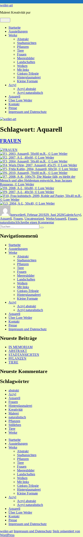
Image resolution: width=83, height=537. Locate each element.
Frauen (21, 54)
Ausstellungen (18, 31)
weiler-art (6, 5)
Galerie (68, 215)
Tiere (20, 50)
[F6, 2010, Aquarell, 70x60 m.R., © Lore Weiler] (33, 173)
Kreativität (16, 409)
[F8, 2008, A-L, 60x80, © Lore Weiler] (27, 188)
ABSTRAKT (18, 351)
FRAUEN (10, 141)
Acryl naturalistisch (30, 92)
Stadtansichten (26, 43)
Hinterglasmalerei (29, 77)
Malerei (14, 413)
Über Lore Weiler (20, 100)
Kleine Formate (27, 81)
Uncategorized (34, 218)
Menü (5, 20)
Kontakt (14, 104)
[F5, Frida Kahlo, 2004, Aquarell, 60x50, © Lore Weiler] (39, 169)
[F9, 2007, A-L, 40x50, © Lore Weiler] (27, 192)
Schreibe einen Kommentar (35, 222)
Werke (13, 35)
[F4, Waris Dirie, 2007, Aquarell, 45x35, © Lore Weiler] (38, 165)
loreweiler (17, 215)
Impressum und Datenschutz (28, 112)
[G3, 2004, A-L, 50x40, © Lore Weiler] (27, 203)
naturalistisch (8, 222)
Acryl (12, 85)
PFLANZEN (17, 358)
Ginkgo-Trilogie (28, 73)
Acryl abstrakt (26, 89)
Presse (13, 108)
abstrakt (14, 390)
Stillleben (15, 425)
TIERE (13, 362)
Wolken (22, 66)
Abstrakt (23, 39)
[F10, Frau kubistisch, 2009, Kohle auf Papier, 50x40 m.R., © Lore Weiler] (41, 199)
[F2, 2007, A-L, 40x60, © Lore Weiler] (27, 157)
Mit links (23, 69)
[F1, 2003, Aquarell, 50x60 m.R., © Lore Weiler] (33, 153)
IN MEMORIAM (21, 347)
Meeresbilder (25, 58)
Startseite (15, 27)
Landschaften (26, 62)
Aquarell (14, 96)
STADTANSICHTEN (24, 354)
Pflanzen (23, 46)
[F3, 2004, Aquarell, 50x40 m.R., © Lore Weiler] (33, 161)
